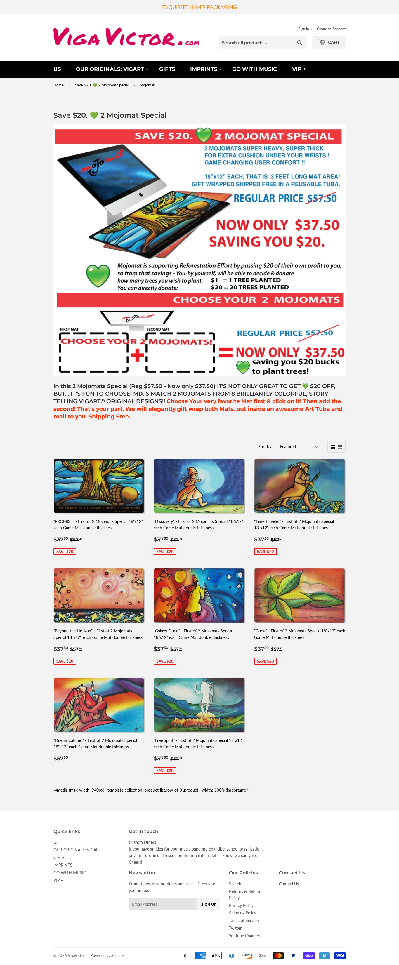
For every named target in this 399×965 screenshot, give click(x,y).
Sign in (304, 29)
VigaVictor (76, 955)
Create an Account (331, 29)
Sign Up (208, 904)
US (57, 69)
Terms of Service (244, 920)
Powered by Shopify (107, 955)
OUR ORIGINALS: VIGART (110, 69)
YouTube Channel (244, 935)
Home (58, 85)
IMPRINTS (204, 69)
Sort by (264, 446)
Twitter (235, 928)
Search (235, 883)
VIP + (299, 69)
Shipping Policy (242, 912)
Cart (333, 42)
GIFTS (167, 69)
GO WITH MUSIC (255, 69)
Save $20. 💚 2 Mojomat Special (102, 85)
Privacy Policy (241, 905)
